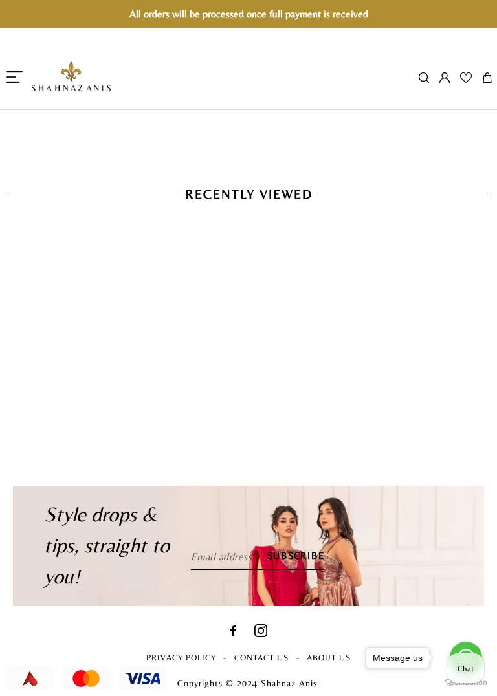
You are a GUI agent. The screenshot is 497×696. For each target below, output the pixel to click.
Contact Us (261, 657)
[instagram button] (260, 633)
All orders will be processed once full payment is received (248, 14)
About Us (329, 657)
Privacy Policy (181, 657)
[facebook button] (233, 632)
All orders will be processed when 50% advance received (248, 116)
